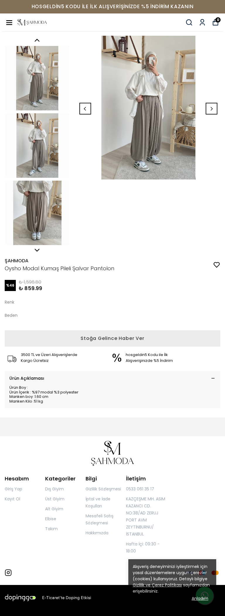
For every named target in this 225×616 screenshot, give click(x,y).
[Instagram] (8, 572)
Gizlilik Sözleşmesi (103, 489)
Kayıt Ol (12, 499)
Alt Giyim (54, 509)
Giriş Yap (13, 489)
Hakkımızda (97, 533)
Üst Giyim (54, 499)
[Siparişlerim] (202, 22)
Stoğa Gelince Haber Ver (112, 338)
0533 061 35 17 (140, 489)
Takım (51, 529)
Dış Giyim (54, 489)
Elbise (50, 519)
